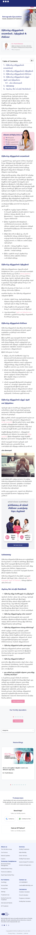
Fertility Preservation (24, 859)
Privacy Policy (12, 933)
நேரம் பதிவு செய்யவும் (10, 147)
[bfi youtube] (6, 3)
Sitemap (3, 891)
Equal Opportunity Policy (7, 875)
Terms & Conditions (6, 872)
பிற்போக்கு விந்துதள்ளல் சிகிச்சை (18, 74)
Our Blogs (3, 882)
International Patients (6, 903)
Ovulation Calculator (24, 892)
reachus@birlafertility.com (26, 885)
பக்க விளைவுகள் (15, 83)
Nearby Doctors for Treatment (6, 898)
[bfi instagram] (3, 3)
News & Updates (5, 855)
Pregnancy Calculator (24, 898)
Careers (3, 859)
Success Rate (4, 885)
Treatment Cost (5, 895)
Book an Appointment (18, 701)
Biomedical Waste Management (6, 864)
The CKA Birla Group (6, 849)
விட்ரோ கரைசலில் (6, 422)
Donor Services (23, 855)
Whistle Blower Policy (6, 868)
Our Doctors (4, 852)
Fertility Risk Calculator (25, 901)
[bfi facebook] (8, 3)
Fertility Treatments (24, 849)
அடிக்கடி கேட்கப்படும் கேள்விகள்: (18, 89)
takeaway (10, 86)
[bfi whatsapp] (8, 925)
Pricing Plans (4, 888)
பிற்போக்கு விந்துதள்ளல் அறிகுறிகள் (19, 71)
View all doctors (18, 721)
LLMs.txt (25, 933)
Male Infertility (22, 852)
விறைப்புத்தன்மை (25, 274)
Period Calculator (23, 895)
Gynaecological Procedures (26, 862)
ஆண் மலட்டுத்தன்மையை (24, 312)
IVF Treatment (4, 906)
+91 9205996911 (23, 882)
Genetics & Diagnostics (25, 865)
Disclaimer (19, 933)
